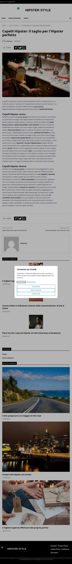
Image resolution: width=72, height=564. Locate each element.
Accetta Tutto (36, 294)
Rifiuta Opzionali (36, 290)
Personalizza (36, 286)
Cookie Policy (21, 282)
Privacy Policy (31, 282)
